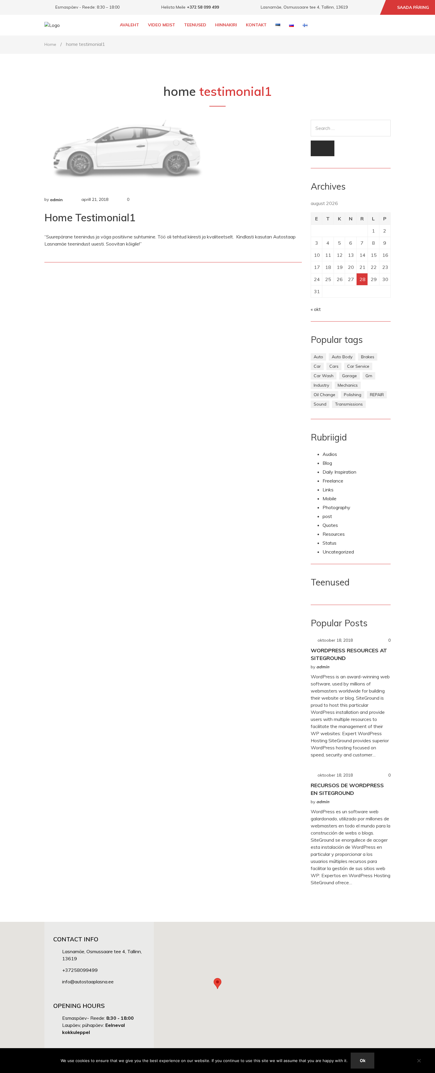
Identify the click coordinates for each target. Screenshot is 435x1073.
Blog (327, 463)
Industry (321, 385)
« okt (316, 309)
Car (317, 366)
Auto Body (342, 356)
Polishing (352, 394)
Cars (334, 366)
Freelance (333, 481)
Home (50, 44)
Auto (318, 356)
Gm (368, 375)
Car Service (358, 366)
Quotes (330, 525)
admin (56, 199)
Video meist (161, 25)
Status (329, 543)
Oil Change (324, 394)
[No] (419, 1061)
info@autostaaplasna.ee (88, 982)
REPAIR (377, 394)
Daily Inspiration (339, 472)
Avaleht (129, 25)
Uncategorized (338, 552)
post (327, 516)
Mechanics (348, 385)
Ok (362, 1060)
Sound (320, 404)
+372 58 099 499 (203, 7)
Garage (349, 375)
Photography (336, 507)
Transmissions (349, 404)
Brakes (367, 356)
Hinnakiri (226, 25)
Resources (334, 534)
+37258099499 (80, 970)
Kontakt (256, 25)
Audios (330, 454)
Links (328, 490)
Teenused (195, 25)
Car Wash (324, 375)
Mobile (329, 498)
